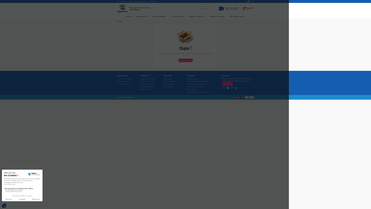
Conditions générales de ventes (198, 81)
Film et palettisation (147, 86)
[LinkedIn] (236, 88)
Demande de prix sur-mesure (197, 92)
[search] (221, 9)
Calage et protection (147, 81)
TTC (252, 1)
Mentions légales (192, 79)
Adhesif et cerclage (147, 84)
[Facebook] (224, 88)
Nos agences (124, 84)
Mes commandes (169, 84)
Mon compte (168, 79)
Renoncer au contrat (171, 81)
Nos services (191, 89)
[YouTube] (228, 88)
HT (249, 1)
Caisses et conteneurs (148, 79)
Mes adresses (168, 86)
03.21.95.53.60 (153, 1)
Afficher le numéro (126, 79)
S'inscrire (226, 84)
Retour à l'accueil (185, 60)
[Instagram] (232, 88)
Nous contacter (125, 81)
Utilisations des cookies (195, 86)
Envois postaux (146, 89)
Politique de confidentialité (196, 84)
